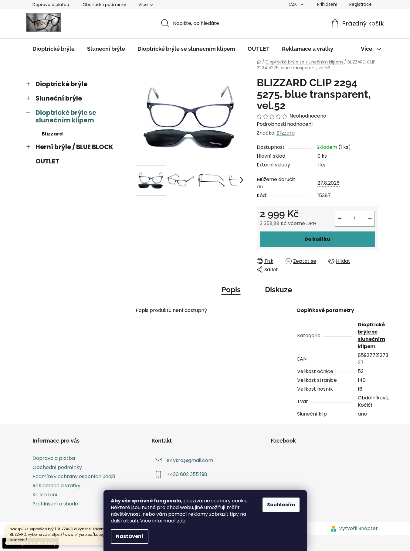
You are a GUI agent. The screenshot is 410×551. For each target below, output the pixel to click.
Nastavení (129, 536)
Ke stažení (44, 494)
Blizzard (52, 133)
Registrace (360, 4)
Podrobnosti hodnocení (285, 124)
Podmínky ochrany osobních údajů (73, 476)
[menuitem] (53, 49)
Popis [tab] (231, 289)
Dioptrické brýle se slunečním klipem (66, 116)
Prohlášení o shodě (55, 503)
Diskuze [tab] (278, 289)
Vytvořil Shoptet (358, 528)
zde (181, 520)
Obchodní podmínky (104, 5)
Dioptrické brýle (61, 84)
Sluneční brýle (59, 98)
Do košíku (317, 239)
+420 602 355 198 (187, 474)
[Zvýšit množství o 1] (369, 218)
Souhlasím (281, 504)
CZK (293, 4)
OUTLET (47, 161)
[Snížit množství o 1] (339, 218)
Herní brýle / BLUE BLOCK (74, 146)
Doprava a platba (50, 5)
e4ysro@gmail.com (190, 460)
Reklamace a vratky (56, 485)
